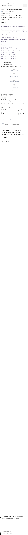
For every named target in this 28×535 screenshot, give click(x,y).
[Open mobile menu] (2, 3)
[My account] (26, 3)
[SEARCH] (23, 4)
